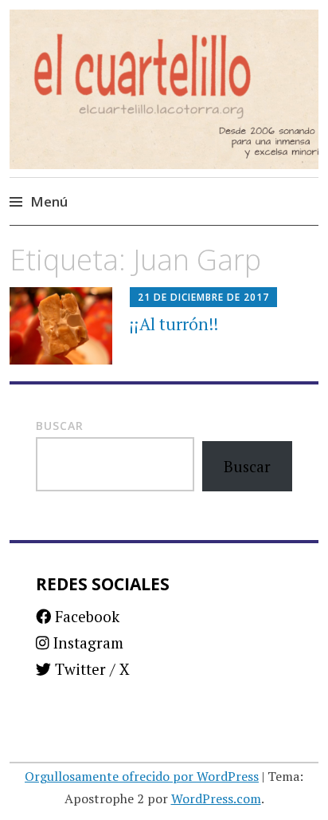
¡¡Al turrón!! (174, 324)
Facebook (85, 616)
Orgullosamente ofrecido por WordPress (142, 776)
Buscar (60, 425)
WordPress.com (216, 798)
